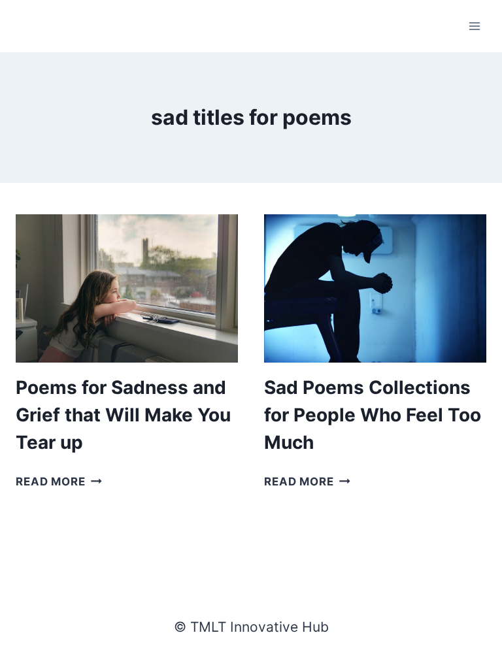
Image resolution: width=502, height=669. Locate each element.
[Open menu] (474, 26)
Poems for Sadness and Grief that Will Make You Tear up (123, 414)
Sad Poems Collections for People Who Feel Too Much (372, 414)
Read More (59, 481)
